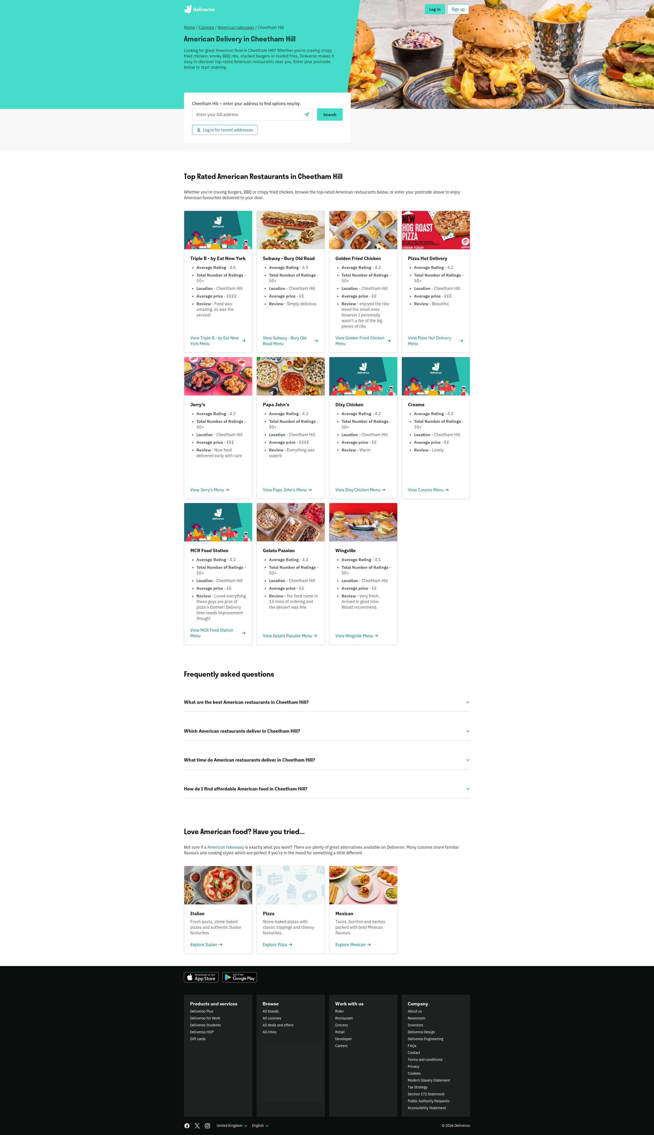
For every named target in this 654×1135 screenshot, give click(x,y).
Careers (341, 1045)
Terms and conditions (425, 1059)
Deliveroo (199, 9)
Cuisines (206, 27)
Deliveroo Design (421, 1032)
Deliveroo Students (205, 1025)
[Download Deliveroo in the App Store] (201, 977)
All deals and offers (278, 1025)
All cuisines (272, 1018)
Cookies (414, 1073)
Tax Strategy (417, 1087)
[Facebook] (187, 1126)
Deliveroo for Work (205, 1018)
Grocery (341, 1025)
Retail (340, 1032)
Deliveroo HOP (202, 1032)
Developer (343, 1039)
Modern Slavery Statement (429, 1080)
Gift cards (198, 1039)
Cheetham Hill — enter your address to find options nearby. (246, 103)
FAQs (412, 1045)
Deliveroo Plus (201, 1011)
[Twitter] (197, 1126)
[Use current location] (307, 114)
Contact (414, 1052)
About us (415, 1011)
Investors (415, 1025)
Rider (339, 1011)
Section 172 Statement (426, 1094)
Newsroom (416, 1018)
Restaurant (344, 1018)
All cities (270, 1032)
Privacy (413, 1066)
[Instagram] (207, 1126)
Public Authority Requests (429, 1101)
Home (189, 27)
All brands (271, 1011)
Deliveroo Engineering (425, 1039)
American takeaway (236, 27)
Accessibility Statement (427, 1108)
